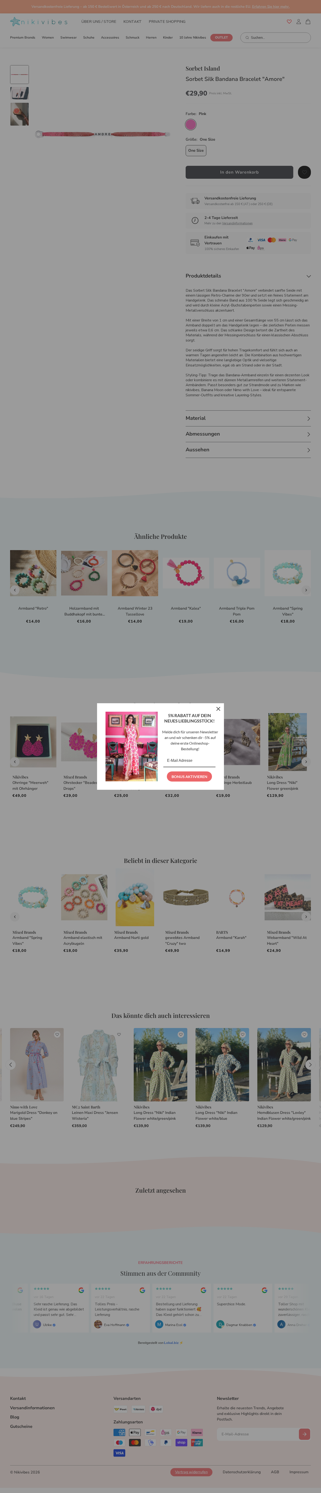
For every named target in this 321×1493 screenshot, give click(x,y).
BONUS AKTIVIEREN (189, 776)
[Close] (218, 709)
